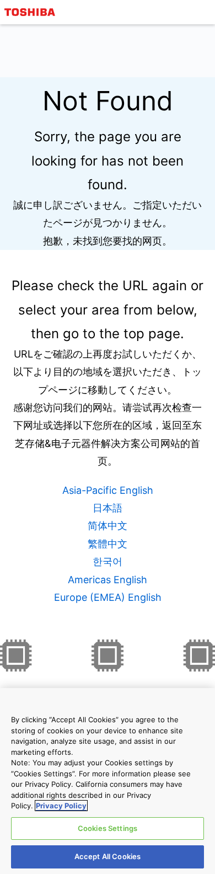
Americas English (107, 579)
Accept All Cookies (107, 856)
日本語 (107, 508)
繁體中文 (107, 544)
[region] (107, 781)
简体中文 (107, 525)
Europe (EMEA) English (108, 597)
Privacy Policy (61, 805)
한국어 (107, 561)
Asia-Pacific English (107, 490)
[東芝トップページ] (31, 12)
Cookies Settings (107, 828)
